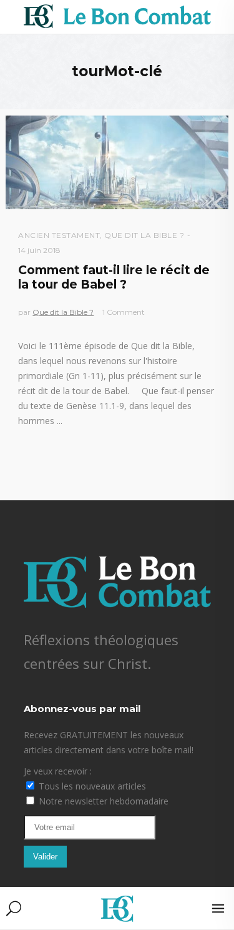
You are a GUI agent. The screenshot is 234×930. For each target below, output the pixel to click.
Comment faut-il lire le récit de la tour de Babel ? (114, 277)
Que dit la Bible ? (144, 235)
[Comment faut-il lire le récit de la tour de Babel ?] (117, 162)
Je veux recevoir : (58, 771)
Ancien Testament (59, 235)
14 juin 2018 (39, 250)
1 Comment (123, 312)
